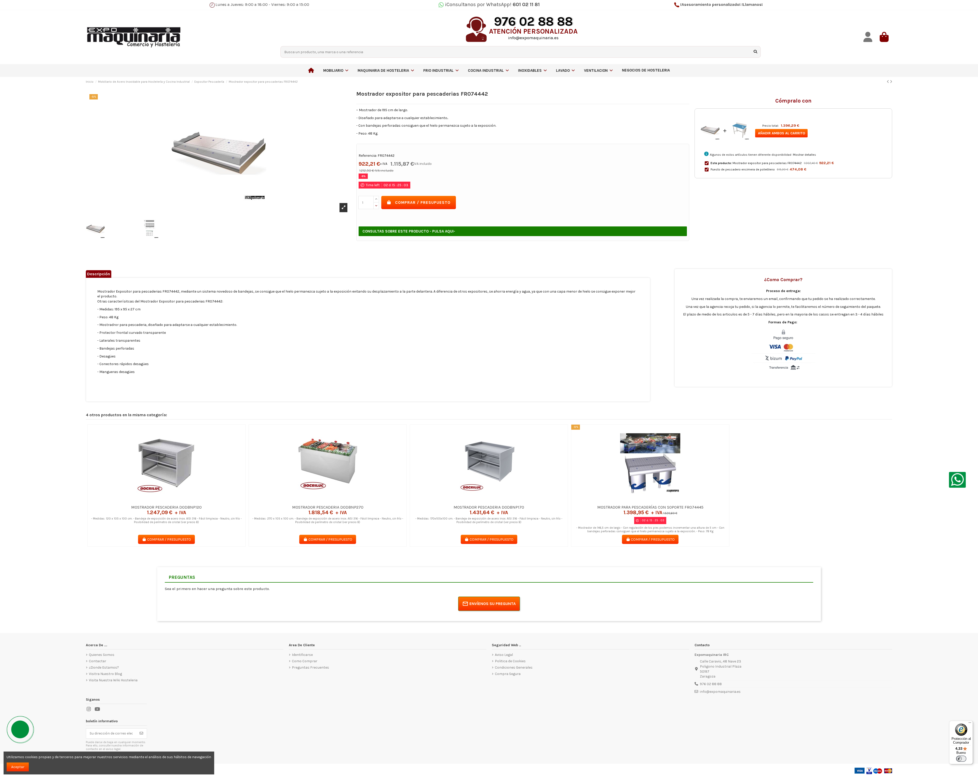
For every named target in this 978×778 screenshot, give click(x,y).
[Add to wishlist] (158, 500)
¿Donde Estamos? (104, 667)
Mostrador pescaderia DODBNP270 (327, 507)
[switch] (961, 759)
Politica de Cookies (510, 661)
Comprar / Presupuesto (423, 202)
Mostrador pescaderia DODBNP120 (166, 507)
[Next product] (891, 82)
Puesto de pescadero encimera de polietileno (743, 169)
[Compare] (166, 500)
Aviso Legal (504, 655)
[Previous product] (888, 82)
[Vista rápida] (174, 500)
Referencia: (368, 155)
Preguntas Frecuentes (310, 667)
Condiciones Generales (514, 667)
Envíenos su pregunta (492, 603)
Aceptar (17, 767)
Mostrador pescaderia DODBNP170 (489, 507)
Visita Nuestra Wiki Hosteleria (113, 680)
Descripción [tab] (98, 273)
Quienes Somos (101, 655)
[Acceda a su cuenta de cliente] (867, 37)
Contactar (97, 661)
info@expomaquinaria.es (720, 691)
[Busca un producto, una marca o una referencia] (755, 51)
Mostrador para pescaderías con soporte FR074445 (650, 507)
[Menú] (970, 724)
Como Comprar (304, 661)
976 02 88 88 (711, 684)
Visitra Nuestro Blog (105, 674)
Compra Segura (508, 674)
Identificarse (302, 655)
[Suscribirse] (141, 733)
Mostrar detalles (804, 154)
